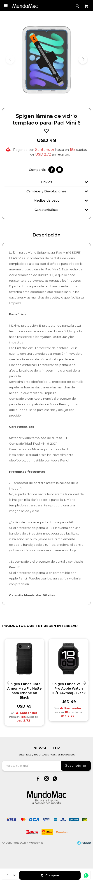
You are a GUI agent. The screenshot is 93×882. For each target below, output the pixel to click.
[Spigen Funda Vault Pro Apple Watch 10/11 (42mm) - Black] (68, 658)
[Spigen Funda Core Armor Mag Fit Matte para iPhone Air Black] (24, 658)
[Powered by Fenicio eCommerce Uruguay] (84, 842)
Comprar (52, 875)
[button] (77, 5)
